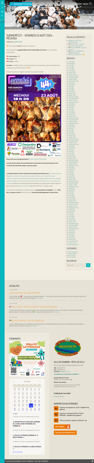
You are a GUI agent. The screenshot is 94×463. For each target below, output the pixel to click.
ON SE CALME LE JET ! (76, 54)
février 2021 (72, 178)
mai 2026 (71, 67)
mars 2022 (71, 155)
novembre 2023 (73, 120)
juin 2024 (71, 107)
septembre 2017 (73, 245)
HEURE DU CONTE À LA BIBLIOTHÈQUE (75, 41)
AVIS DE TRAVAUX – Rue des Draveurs (77, 48)
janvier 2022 (72, 158)
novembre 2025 (73, 77)
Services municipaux (62, 4)
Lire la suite (39, 298)
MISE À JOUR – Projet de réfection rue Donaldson (76, 45)
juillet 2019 (71, 211)
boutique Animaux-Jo (35, 176)
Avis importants (72, 252)
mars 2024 (71, 113)
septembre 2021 (73, 165)
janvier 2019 (72, 222)
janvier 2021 (72, 179)
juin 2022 (71, 150)
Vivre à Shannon (76, 4)
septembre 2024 (73, 102)
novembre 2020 (73, 183)
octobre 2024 (72, 100)
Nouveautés (72, 257)
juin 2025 (71, 86)
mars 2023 (71, 134)
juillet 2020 (71, 190)
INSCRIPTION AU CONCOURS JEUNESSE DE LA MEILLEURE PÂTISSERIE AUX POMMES (26, 424)
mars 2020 (71, 197)
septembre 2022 (73, 144)
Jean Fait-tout (21, 181)
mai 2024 (71, 109)
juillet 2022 (71, 148)
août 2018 (71, 230)
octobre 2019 (72, 206)
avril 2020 (71, 195)
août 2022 (71, 146)
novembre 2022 (73, 141)
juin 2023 (71, 128)
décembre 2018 (73, 223)
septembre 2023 (73, 123)
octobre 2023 (72, 121)
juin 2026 (71, 65)
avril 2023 (71, 132)
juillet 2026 (71, 63)
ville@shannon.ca (65, 371)
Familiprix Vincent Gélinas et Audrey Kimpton (25, 178)
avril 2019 (71, 216)
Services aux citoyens (46, 4)
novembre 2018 (73, 225)
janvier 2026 (72, 74)
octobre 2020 (72, 185)
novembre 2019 (73, 204)
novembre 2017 (73, 241)
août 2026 (71, 62)
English (85, 4)
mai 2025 (71, 88)
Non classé (71, 255)
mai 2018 (71, 234)
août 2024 (71, 104)
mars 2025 (71, 91)
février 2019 (72, 220)
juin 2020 (71, 192)
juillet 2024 (71, 106)
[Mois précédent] (14, 382)
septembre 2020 (73, 187)
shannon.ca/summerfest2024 (38, 159)
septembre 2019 (73, 208)
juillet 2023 (71, 127)
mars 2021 (71, 176)
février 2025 (72, 93)
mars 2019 (71, 218)
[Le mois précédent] (40, 382)
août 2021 (71, 167)
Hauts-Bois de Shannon (48, 178)
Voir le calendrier (18, 452)
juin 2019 (71, 213)
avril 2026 (71, 69)
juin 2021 (71, 171)
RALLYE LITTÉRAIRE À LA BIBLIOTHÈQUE (76, 52)
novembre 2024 (73, 99)
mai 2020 (71, 193)
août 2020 (71, 188)
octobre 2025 (72, 79)
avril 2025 (71, 90)
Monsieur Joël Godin (23, 186)
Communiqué (72, 253)
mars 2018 (71, 237)
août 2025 (71, 83)
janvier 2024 (72, 116)
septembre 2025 (73, 81)
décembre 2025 (73, 76)
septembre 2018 (73, 229)
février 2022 (72, 157)
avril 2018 (71, 236)
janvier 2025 (72, 95)
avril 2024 (71, 111)
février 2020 (72, 199)
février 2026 (72, 72)
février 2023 (72, 135)
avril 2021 (71, 174)
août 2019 (71, 209)
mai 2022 (71, 151)
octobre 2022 (72, 143)
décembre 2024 (73, 97)
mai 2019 (71, 215)
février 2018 (72, 239)
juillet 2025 (71, 85)
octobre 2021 (72, 164)
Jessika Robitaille (59, 396)
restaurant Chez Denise (34, 181)
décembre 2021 (73, 160)
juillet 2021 (71, 169)
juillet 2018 (71, 232)
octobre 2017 (72, 243)
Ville (35, 4)
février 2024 (72, 114)
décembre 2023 (73, 118)
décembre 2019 (73, 202)
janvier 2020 (72, 201)
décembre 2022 (73, 139)
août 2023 (71, 125)
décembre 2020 (73, 181)
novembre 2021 (73, 162)
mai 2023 (71, 130)
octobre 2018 (72, 227)
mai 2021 (71, 172)
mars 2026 (71, 70)
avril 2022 (71, 153)
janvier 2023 (72, 137)
